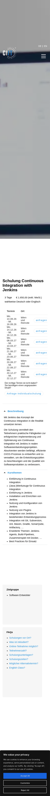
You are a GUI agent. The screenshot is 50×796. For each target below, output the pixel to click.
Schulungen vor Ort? (20, 637)
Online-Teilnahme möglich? (23, 646)
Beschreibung (16, 411)
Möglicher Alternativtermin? (23, 663)
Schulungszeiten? (18, 659)
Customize (25, 783)
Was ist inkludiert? (19, 642)
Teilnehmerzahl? (18, 650)
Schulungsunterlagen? (21, 655)
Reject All (25, 790)
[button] (43, 56)
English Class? (17, 667)
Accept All (25, 776)
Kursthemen (15, 472)
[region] (25, 773)
